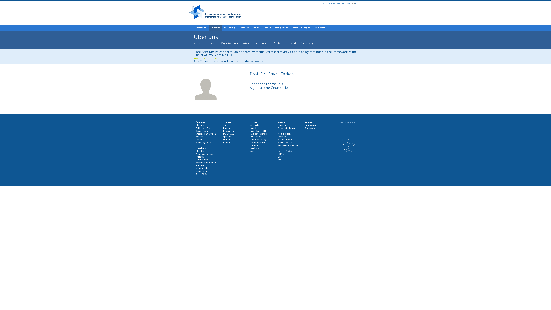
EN (356, 3)
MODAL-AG (228, 133)
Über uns (215, 27)
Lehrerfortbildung (258, 139)
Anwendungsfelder (204, 154)
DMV (280, 156)
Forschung (229, 27)
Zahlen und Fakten (205, 43)
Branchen (227, 128)
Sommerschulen (257, 142)
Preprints (200, 165)
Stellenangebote (310, 43)
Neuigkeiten (281, 27)
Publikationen (202, 159)
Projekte (200, 156)
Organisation (228, 43)
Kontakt (336, 3)
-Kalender (258, 133)
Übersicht (200, 125)
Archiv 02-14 (201, 174)
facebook (254, 148)
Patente (226, 142)
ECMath (281, 154)
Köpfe (285, 139)
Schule (256, 27)
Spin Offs (227, 136)
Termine (254, 145)
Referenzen (228, 131)
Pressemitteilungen (286, 128)
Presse (267, 27)
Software (227, 139)
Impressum (345, 3)
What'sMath (256, 136)
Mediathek (320, 27)
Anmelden (327, 3)
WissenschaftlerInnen (255, 43)
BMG (280, 159)
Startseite (201, 27)
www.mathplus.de (206, 58)
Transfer (244, 27)
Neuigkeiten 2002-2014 (288, 145)
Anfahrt (291, 43)
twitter (253, 151)
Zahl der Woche (285, 142)
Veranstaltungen (301, 27)
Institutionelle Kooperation (202, 170)
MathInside (255, 128)
